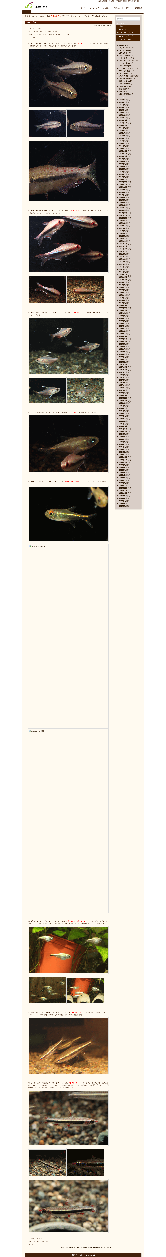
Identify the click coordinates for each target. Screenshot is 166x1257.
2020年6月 (123, 290)
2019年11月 (123, 308)
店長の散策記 (124, 84)
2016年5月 (123, 413)
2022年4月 (123, 233)
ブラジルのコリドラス (125, 33)
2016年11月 (123, 398)
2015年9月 (123, 434)
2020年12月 (123, 275)
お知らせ (72, 1247)
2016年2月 (123, 421)
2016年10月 (123, 401)
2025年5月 (123, 138)
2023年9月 (123, 190)
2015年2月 (123, 452)
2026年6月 (123, 105)
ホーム (26, 12)
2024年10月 (123, 156)
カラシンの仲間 (82, 1247)
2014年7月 (123, 470)
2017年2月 (123, 390)
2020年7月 (123, 287)
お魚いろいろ (122, 29)
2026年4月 (123, 110)
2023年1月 (123, 210)
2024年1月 (123, 179)
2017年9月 (123, 372)
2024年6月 (123, 166)
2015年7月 (123, 439)
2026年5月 (123, 107)
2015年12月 (123, 426)
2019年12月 (123, 305)
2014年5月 (123, 475)
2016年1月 (123, 424)
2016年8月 (123, 406)
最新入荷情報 (124, 94)
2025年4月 (123, 141)
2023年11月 (123, 184)
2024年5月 (123, 169)
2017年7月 (123, 377)
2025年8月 (123, 130)
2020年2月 (123, 300)
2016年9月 (123, 403)
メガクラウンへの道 (126, 76)
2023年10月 (123, 187)
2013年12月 (123, 488)
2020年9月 (123, 282)
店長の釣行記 (124, 86)
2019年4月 (123, 326)
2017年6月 (123, 380)
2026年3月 (123, 112)
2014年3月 (123, 480)
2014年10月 (123, 462)
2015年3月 (123, 449)
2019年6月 (123, 321)
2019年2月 (123, 331)
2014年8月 (123, 467)
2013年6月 (123, 503)
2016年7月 (123, 408)
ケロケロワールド (125, 58)
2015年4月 (123, 447)
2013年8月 (123, 498)
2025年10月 (123, 125)
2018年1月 (123, 362)
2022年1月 (123, 241)
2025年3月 (123, 143)
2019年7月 (123, 318)
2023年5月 (123, 200)
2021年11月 (123, 246)
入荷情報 (120, 26)
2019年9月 (123, 313)
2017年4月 (123, 385)
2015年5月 (123, 444)
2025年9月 (123, 128)
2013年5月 (123, 506)
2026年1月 (123, 118)
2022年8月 (123, 223)
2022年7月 (123, 226)
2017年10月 (123, 370)
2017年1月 (123, 393)
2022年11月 (123, 215)
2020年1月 (123, 303)
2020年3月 (123, 298)
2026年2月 (123, 115)
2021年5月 (123, 262)
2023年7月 (123, 195)
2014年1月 (123, 485)
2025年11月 (123, 123)
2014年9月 (123, 465)
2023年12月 (123, 182)
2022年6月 (123, 228)
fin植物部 (122, 45)
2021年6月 (123, 259)
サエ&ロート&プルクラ (125, 36)
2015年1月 (123, 454)
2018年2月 (123, 359)
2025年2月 (123, 146)
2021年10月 (123, 249)
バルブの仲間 (124, 66)
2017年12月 (123, 364)
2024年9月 (123, 159)
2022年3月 (123, 236)
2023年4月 (123, 202)
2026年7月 (123, 102)
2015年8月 (123, 436)
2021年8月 (123, 254)
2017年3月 (123, 388)
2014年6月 (123, 472)
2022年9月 (123, 220)
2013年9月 (123, 496)
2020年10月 (123, 280)
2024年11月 (123, 154)
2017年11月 (123, 367)
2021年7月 (123, 256)
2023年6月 (123, 197)
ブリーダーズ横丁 (125, 71)
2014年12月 (123, 457)
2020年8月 (123, 285)
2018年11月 (123, 339)
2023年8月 (123, 192)
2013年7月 (123, 501)
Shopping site (91, 1255)
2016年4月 (123, 416)
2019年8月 (123, 316)
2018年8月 (123, 346)
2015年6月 (123, 442)
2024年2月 (123, 177)
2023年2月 (123, 208)
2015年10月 (123, 431)
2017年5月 (123, 382)
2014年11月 (123, 460)
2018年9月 (123, 344)
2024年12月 (123, 151)
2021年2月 (123, 269)
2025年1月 (123, 148)
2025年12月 (123, 120)
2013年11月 (123, 490)
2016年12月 (123, 395)
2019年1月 (123, 334)
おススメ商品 (124, 50)
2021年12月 (123, 244)
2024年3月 (123, 174)
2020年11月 (123, 277)
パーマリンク (106, 1247)
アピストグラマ (124, 48)
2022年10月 (123, 218)
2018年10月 (123, 341)
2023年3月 (123, 205)
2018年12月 (123, 336)
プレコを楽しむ (124, 73)
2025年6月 (123, 136)
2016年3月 (123, 419)
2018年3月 (123, 357)
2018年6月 (123, 352)
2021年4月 (123, 264)
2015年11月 (123, 429)
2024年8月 (123, 161)
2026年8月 (123, 100)
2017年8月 (123, 375)
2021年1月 (123, 272)
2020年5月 (123, 292)
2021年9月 (123, 251)
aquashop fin (97, 1247)
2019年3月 (123, 328)
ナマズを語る (124, 63)
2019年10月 (123, 310)
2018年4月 (123, 354)
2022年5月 (123, 231)
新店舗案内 (123, 89)
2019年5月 (123, 323)
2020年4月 (123, 295)
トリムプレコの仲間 (124, 39)
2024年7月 (123, 164)
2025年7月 (123, 133)
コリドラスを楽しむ (126, 60)
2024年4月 (123, 172)
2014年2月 (123, 483)
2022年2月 (123, 238)
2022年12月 (123, 213)
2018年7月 (123, 349)
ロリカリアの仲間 (125, 78)
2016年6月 (123, 411)
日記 (120, 91)
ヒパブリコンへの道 (126, 68)
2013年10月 (123, 493)
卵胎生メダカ (124, 81)
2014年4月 (123, 478)
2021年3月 (123, 267)
